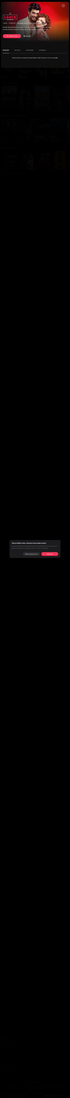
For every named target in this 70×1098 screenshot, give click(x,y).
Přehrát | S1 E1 (13, 36)
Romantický (28, 23)
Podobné (29, 50)
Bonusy (18, 50)
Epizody (6, 50)
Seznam (28, 36)
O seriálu (42, 50)
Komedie (21, 23)
